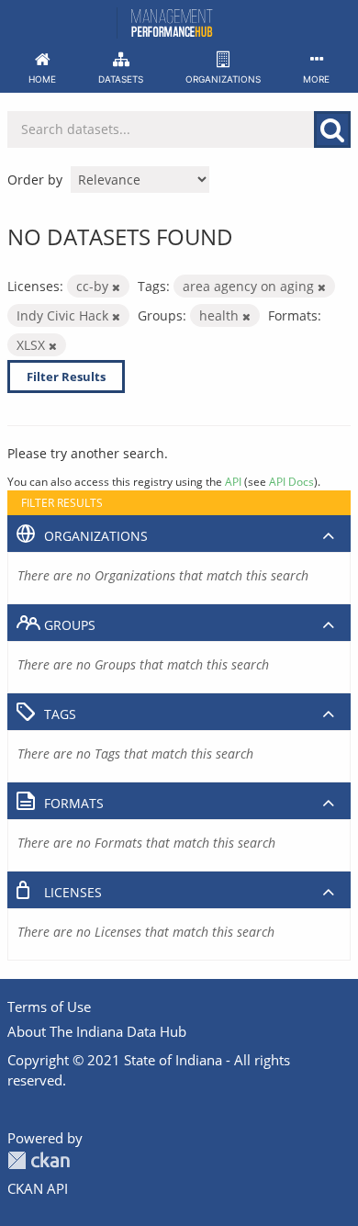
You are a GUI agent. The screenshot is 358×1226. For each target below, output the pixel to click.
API (233, 481)
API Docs (291, 481)
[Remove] (116, 287)
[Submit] (332, 129)
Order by (34, 179)
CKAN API (37, 1188)
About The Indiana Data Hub (96, 1031)
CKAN (38, 1160)
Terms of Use (49, 1006)
